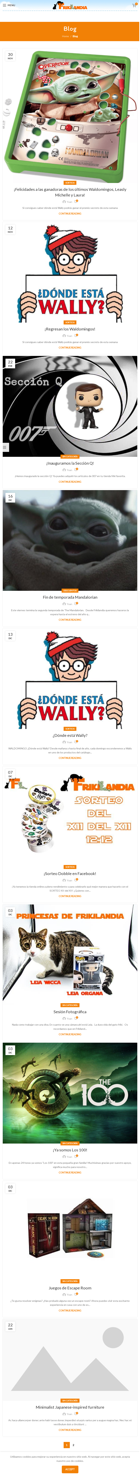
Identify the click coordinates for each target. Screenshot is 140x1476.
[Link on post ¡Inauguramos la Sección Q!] (70, 406)
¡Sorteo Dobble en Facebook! (70, 873)
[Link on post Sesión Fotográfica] (70, 954)
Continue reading (70, 213)
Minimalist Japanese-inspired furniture (70, 1407)
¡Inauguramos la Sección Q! (70, 463)
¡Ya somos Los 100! (70, 1149)
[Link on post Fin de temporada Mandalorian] (70, 540)
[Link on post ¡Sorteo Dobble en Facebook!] (70, 816)
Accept (70, 1469)
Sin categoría (70, 456)
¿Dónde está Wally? (70, 735)
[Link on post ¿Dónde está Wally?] (70, 678)
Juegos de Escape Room (70, 1287)
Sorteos (70, 183)
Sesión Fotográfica (70, 1011)
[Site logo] (70, 5)
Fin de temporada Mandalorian (70, 597)
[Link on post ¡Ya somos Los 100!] (70, 1093)
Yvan (69, 201)
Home (65, 36)
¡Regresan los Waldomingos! (70, 328)
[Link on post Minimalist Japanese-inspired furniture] (70, 1360)
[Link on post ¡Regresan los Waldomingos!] (70, 272)
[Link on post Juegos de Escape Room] (70, 1231)
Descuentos (70, 590)
